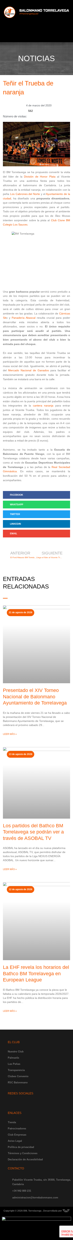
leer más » (10, 734)
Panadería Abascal (23, 317)
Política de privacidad (21, 1147)
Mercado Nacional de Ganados (28, 370)
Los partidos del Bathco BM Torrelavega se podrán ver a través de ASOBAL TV (33, 832)
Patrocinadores (17, 1128)
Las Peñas (14, 1063)
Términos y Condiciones (22, 1153)
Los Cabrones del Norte (25, 194)
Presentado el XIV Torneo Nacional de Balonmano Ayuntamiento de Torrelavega (35, 696)
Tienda (12, 1122)
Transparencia (16, 1070)
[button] (36, 36)
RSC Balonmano (18, 1082)
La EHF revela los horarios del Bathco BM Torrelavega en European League (36, 973)
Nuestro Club (16, 1051)
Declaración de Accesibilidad (25, 1159)
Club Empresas (17, 1134)
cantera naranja (43, 405)
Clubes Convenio (18, 1076)
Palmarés (13, 1057)
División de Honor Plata (39, 176)
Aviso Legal (15, 1140)
